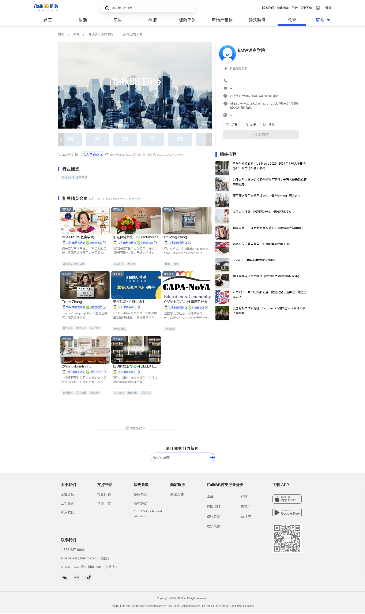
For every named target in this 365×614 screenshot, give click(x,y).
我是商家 (283, 8)
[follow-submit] (211, 457)
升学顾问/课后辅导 (101, 34)
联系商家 (261, 134)
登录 (328, 8)
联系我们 (268, 8)
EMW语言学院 (132, 34)
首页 (48, 20)
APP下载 (306, 8)
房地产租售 (222, 20)
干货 (295, 8)
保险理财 (187, 20)
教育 (292, 20)
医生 (117, 20)
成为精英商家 (93, 154)
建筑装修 (257, 20)
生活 (83, 20)
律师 (152, 20)
